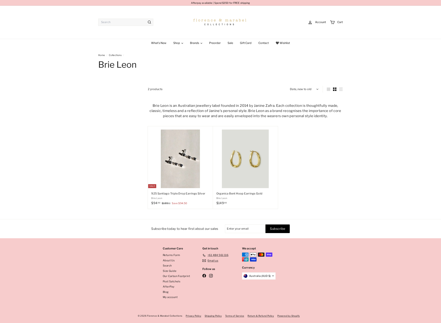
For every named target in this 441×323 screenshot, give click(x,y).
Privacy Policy (193, 315)
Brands (195, 43)
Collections (115, 55)
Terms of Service (234, 315)
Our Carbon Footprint (176, 276)
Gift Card (246, 43)
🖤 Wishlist (283, 43)
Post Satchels (171, 281)
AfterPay (168, 286)
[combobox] (125, 22)
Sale (230, 43)
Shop (177, 43)
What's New (158, 43)
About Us (169, 260)
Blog (166, 292)
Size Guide (169, 271)
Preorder (215, 43)
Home (102, 55)
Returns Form (171, 255)
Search (167, 265)
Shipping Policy (213, 315)
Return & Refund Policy (261, 315)
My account (170, 297)
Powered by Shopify (288, 315)
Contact (263, 43)
